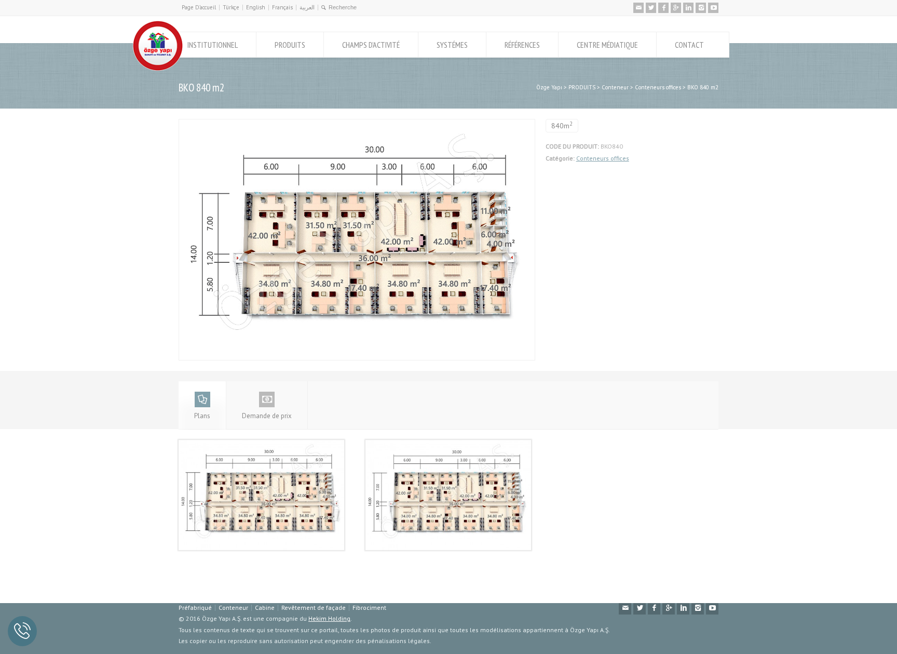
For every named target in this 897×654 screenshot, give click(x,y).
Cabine (265, 607)
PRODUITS (290, 44)
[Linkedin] (688, 8)
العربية (307, 7)
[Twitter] (651, 8)
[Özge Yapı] (158, 68)
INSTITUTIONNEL (212, 44)
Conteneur (233, 607)
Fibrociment (369, 607)
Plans (202, 415)
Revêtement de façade (313, 607)
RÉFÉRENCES (522, 44)
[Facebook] (663, 8)
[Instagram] (701, 8)
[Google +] (676, 8)
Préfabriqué (195, 607)
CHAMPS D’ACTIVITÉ (371, 44)
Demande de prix (267, 415)
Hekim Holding (329, 618)
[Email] (638, 8)
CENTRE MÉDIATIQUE (607, 44)
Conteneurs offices (602, 158)
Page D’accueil (199, 7)
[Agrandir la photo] (356, 125)
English (255, 7)
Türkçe (231, 7)
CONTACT (689, 44)
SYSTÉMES (452, 44)
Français (282, 7)
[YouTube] (713, 8)
